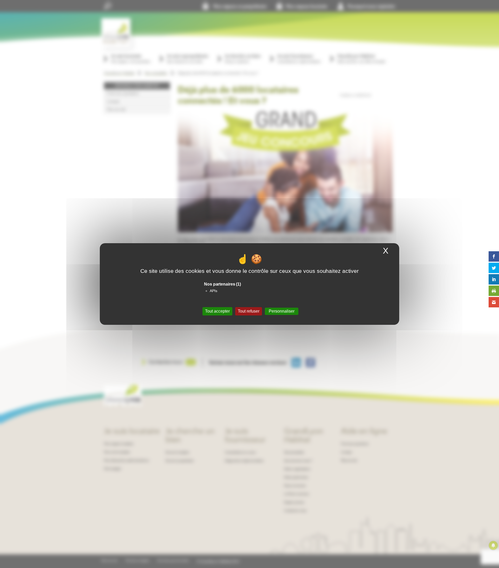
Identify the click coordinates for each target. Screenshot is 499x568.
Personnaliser (281, 311)
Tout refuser (248, 311)
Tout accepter (217, 311)
